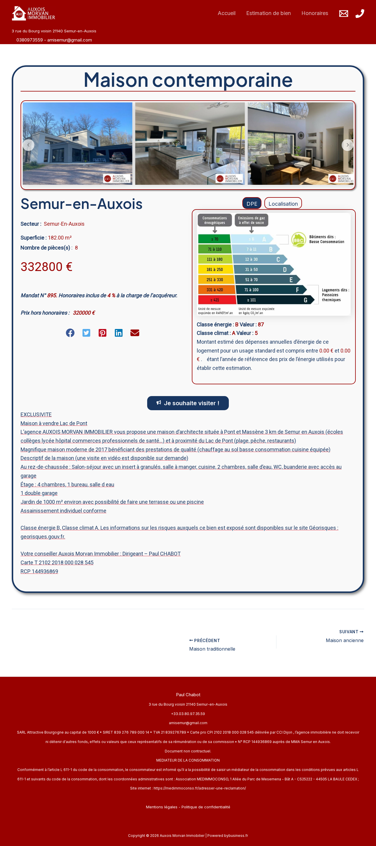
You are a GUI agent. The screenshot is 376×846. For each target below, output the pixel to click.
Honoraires (314, 13)
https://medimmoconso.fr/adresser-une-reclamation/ (200, 788)
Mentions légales (161, 807)
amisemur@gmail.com (69, 40)
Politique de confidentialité (206, 807)
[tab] (252, 203)
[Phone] (359, 13)
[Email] (343, 13)
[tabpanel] (273, 297)
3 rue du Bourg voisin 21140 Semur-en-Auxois (188, 704)
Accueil (227, 13)
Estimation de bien (268, 13)
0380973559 (30, 40)
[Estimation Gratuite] (100, 642)
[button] (70, 332)
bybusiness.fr (236, 835)
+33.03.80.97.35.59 (188, 714)
